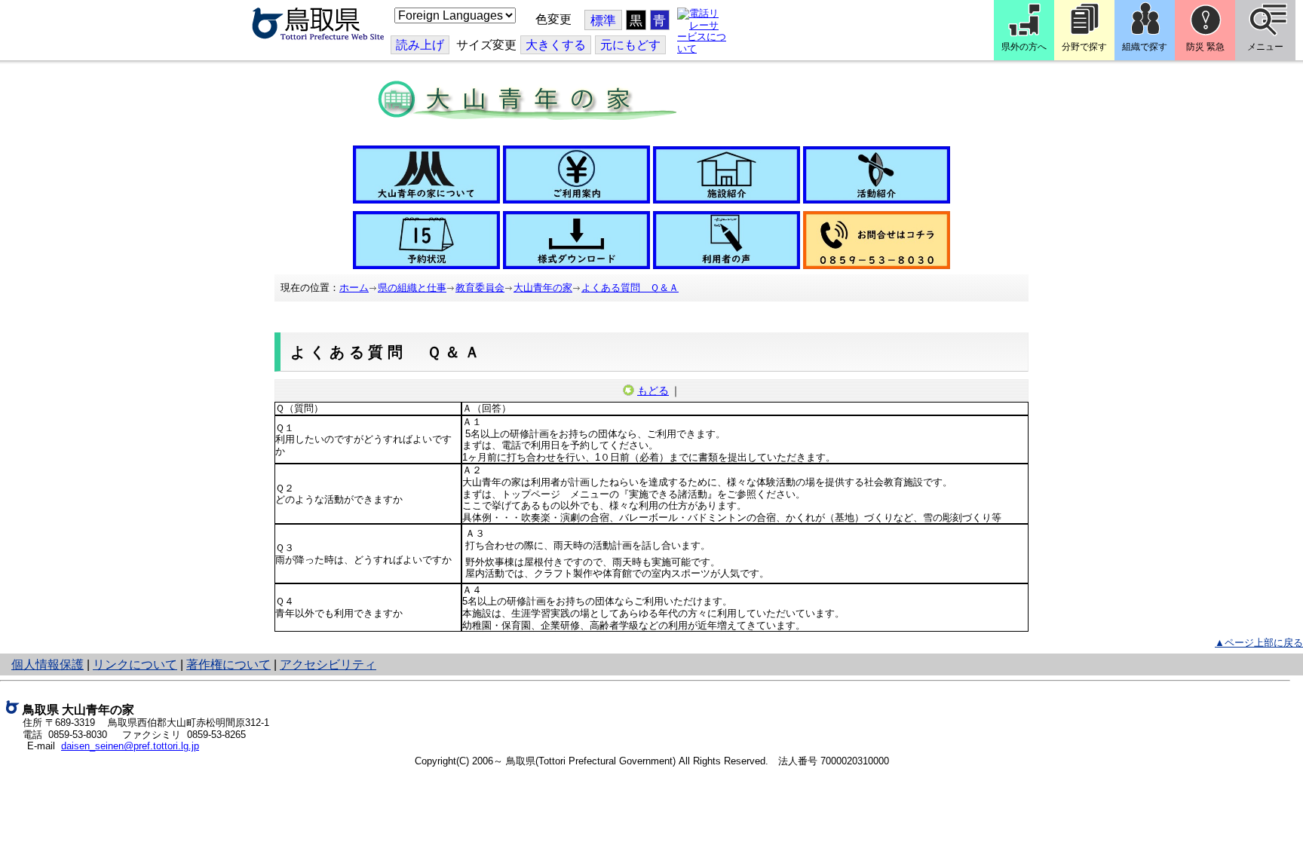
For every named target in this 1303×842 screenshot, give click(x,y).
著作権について (228, 664)
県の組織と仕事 (412, 287)
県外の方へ (1024, 46)
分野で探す (1084, 46)
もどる (653, 390)
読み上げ (420, 44)
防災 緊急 (1205, 46)
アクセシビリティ (328, 664)
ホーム (354, 287)
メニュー (1265, 46)
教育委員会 (479, 287)
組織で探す (1144, 46)
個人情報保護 (47, 664)
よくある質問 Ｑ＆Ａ (630, 287)
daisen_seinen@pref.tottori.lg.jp (130, 746)
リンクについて (135, 664)
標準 (603, 21)
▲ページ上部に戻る (1259, 642)
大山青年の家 (543, 287)
